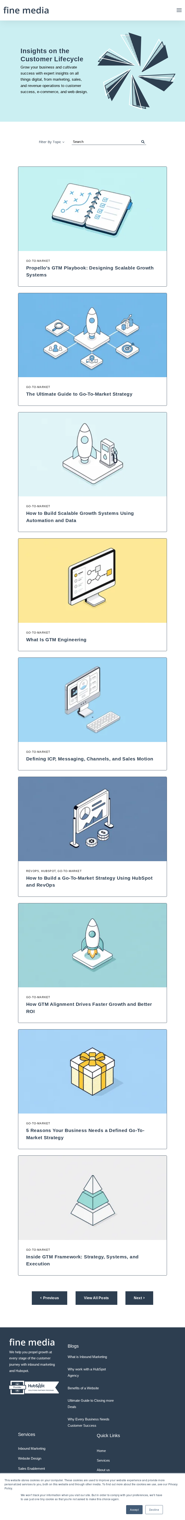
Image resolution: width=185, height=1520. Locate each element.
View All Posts (96, 1298)
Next (138, 1298)
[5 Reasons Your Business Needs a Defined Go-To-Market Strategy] (92, 1071)
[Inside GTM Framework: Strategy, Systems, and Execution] (92, 1198)
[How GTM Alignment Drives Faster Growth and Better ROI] (92, 945)
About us (103, 1470)
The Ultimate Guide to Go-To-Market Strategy (79, 394)
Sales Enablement (31, 1468)
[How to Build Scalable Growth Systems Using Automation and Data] (92, 454)
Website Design (29, 1458)
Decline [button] (154, 1509)
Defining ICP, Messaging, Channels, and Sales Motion (89, 758)
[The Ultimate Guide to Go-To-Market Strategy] (92, 335)
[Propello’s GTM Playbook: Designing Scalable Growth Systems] (92, 209)
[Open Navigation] (179, 10)
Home (101, 1451)
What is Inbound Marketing (87, 1357)
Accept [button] (134, 1509)
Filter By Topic (50, 141)
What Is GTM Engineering (56, 639)
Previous (51, 1298)
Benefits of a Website (83, 1388)
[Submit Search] (142, 141)
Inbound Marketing (31, 1448)
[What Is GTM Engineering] (92, 581)
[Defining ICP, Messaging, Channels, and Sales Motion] (92, 700)
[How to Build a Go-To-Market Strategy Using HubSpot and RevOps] (92, 819)
